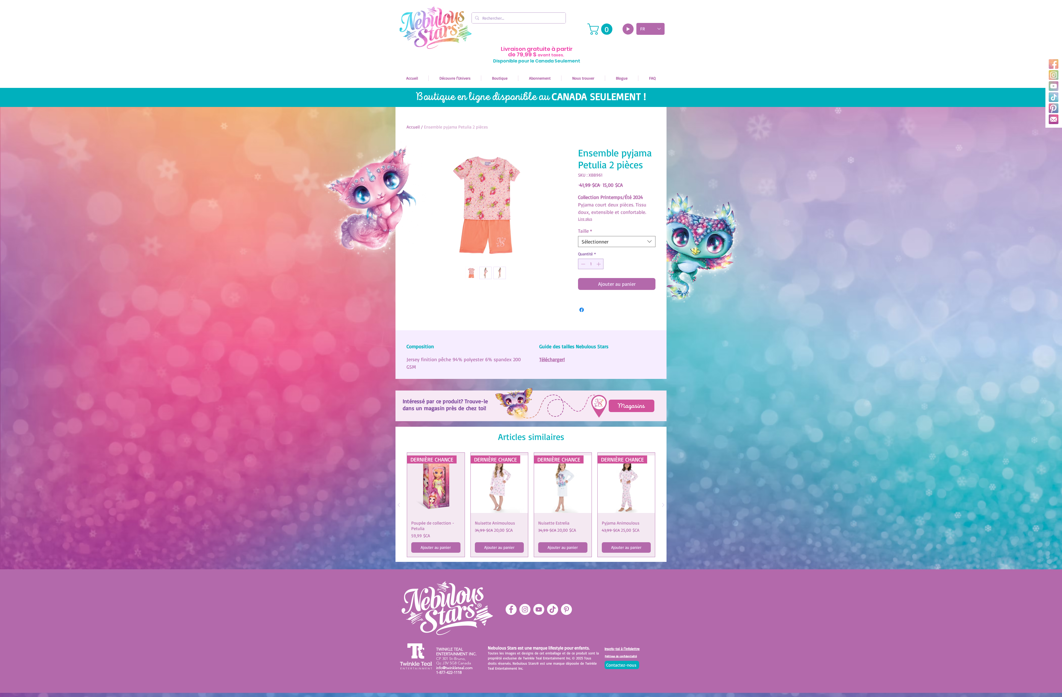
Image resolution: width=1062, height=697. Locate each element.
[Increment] (599, 264)
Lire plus (585, 218)
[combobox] (616, 241)
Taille (585, 231)
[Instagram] (1053, 75)
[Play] (628, 29)
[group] (531, 504)
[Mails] (1053, 119)
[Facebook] (1053, 64)
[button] (601, 29)
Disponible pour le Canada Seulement (536, 61)
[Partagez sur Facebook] (581, 309)
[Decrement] (582, 264)
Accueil (413, 127)
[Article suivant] (663, 505)
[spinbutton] (590, 264)
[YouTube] (1053, 86)
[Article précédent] (398, 505)
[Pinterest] (1053, 108)
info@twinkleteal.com (454, 667)
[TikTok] (1053, 97)
